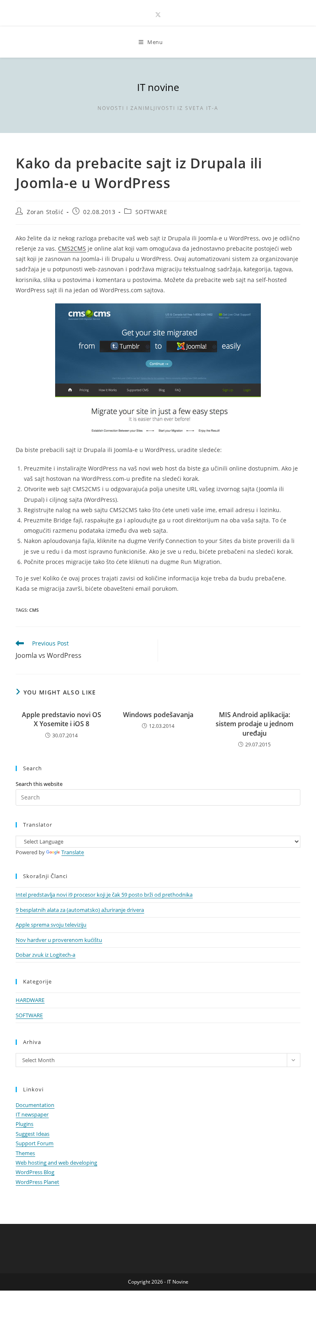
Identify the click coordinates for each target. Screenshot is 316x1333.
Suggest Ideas (32, 1133)
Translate (72, 852)
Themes (25, 1153)
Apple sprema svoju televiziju (51, 924)
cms (34, 610)
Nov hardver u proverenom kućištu (59, 940)
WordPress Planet (37, 1182)
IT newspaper (32, 1114)
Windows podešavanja (158, 714)
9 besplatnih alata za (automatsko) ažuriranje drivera (80, 910)
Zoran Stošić (45, 212)
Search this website (39, 784)
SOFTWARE (151, 212)
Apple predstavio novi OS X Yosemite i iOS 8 (61, 719)
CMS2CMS (72, 248)
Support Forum (34, 1143)
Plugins (24, 1124)
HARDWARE (30, 1000)
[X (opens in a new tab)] (158, 14)
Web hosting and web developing (56, 1162)
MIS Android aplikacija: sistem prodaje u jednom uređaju (254, 724)
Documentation (35, 1105)
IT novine (158, 87)
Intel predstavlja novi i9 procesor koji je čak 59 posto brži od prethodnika (104, 894)
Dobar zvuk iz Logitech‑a (45, 954)
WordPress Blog (35, 1172)
